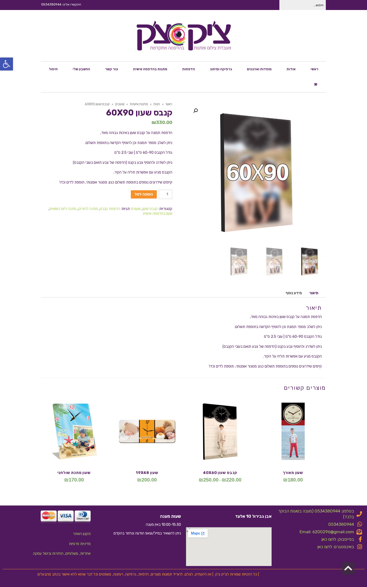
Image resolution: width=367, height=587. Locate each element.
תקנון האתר (82, 534)
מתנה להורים (88, 208)
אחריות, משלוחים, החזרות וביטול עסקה (62, 553)
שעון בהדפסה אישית (157, 213)
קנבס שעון (150, 208)
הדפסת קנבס (110, 208)
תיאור (313, 293)
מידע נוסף (294, 293)
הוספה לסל (144, 194)
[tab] (314, 293)
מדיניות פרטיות (80, 544)
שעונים (136, 208)
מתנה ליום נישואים (62, 208)
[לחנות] (316, 84)
